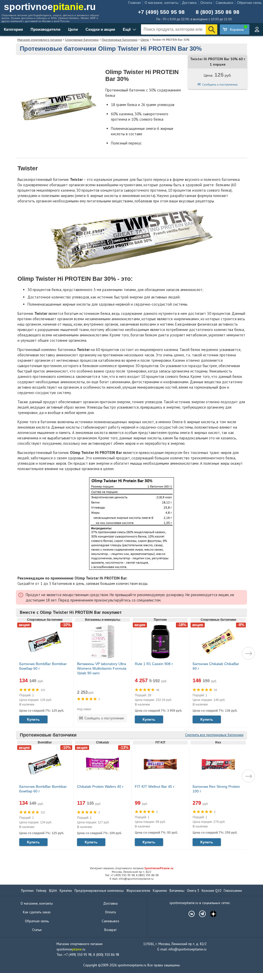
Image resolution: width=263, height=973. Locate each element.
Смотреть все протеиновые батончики (214, 735)
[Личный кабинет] (257, 29)
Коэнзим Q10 (211, 890)
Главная (134, 3)
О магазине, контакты (161, 3)
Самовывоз (224, 3)
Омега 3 (193, 890)
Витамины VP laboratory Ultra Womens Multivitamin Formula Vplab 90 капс (101, 668)
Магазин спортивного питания (39, 40)
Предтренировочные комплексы (99, 890)
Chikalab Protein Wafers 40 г (100, 786)
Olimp (144, 40)
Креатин (66, 890)
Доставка (189, 3)
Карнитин (160, 890)
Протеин (27, 890)
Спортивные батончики (82, 40)
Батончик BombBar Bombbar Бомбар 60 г (43, 666)
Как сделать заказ (37, 912)
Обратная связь (249, 3)
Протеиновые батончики (119, 40)
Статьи (37, 930)
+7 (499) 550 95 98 (161, 12)
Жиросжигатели (138, 890)
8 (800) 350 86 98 (217, 12)
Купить (33, 719)
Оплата (206, 3)
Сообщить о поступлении (220, 84)
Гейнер (41, 890)
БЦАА (53, 890)
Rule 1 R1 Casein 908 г (154, 664)
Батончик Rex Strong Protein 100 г (216, 788)
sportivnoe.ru (50, 7)
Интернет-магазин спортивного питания (131, 868)
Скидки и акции (100, 29)
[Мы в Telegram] (199, 913)
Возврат (110, 930)
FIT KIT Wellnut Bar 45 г (154, 786)
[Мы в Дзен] (210, 913)
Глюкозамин (233, 890)
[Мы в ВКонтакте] (189, 913)
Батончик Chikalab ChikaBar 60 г (216, 666)
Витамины (177, 890)
